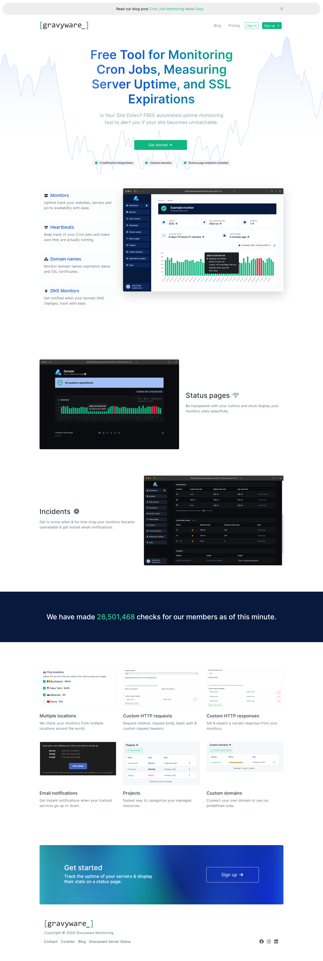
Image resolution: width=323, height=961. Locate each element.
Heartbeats (62, 227)
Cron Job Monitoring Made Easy (176, 9)
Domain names (65, 259)
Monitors (59, 195)
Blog (217, 25)
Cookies (68, 941)
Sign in (252, 25)
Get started (159, 145)
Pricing (234, 25)
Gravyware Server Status (110, 941)
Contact (51, 941)
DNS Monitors (64, 290)
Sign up (270, 25)
